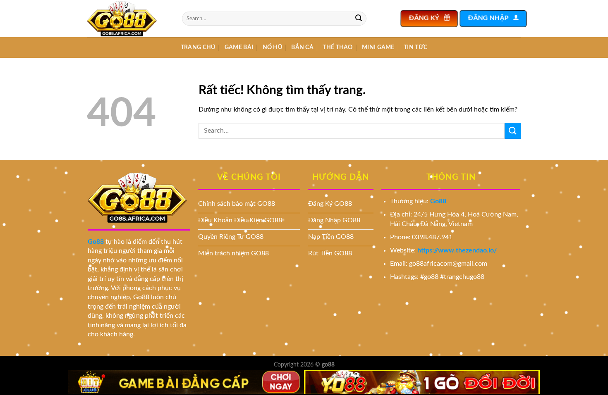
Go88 (96, 241)
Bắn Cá (302, 47)
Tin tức (415, 47)
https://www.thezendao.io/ (457, 250)
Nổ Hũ (272, 47)
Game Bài (239, 47)
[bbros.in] (128, 18)
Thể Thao (337, 47)
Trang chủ (198, 47)
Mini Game (378, 47)
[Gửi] (359, 19)
